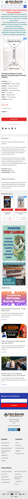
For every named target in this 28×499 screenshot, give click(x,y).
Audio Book (18, 445)
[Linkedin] (12, 128)
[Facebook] (2, 128)
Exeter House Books (6, 471)
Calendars (17, 450)
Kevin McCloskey (5, 479)
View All (17, 484)
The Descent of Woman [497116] (21, 213)
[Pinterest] (15, 128)
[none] (14, 54)
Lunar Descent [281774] (7, 213)
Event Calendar (5, 445)
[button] (14, 243)
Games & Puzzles (19, 448)
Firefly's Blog (4, 458)
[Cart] (25, 2)
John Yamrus (18, 474)
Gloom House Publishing (21, 471)
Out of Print (4, 474)
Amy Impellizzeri (5, 482)
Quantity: (4, 111)
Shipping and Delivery (6, 448)
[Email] (6, 128)
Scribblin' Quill (4, 476)
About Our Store (5, 442)
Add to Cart (7, 209)
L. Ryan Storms (18, 481)
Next (26, 208)
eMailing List (4, 455)
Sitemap (3, 460)
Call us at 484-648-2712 (14, 425)
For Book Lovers (19, 453)
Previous (1, 208)
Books (17, 442)
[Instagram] (12, 429)
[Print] (9, 128)
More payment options (14, 124)
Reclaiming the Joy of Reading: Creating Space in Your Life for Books (13, 374)
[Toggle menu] (2, 2)
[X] (18, 429)
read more (4, 319)
